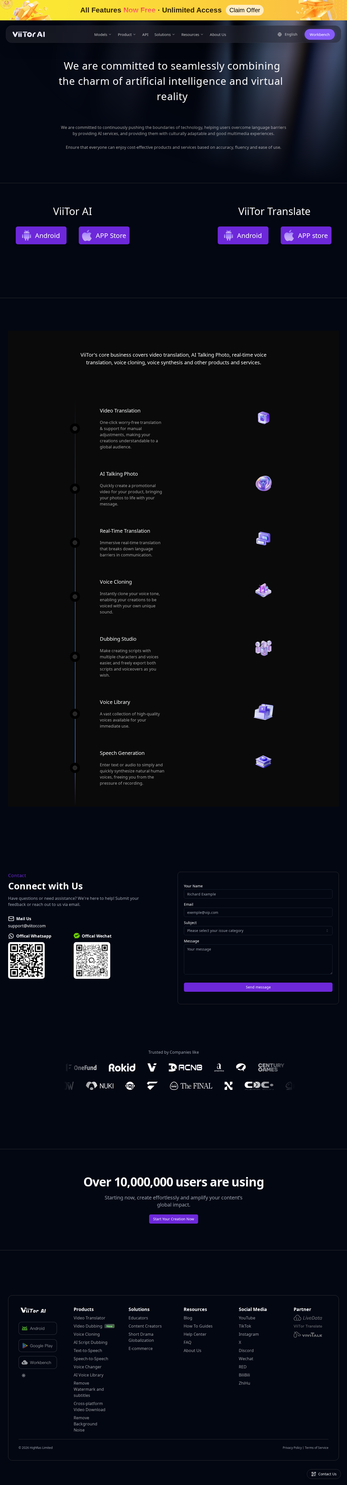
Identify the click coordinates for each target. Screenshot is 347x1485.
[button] (173, 10)
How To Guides (198, 1326)
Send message (258, 987)
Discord (246, 1350)
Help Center (195, 1334)
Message (191, 941)
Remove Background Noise (85, 1424)
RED (243, 1367)
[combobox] (258, 930)
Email (188, 904)
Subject (190, 923)
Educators (138, 1318)
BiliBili (244, 1375)
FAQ (188, 1342)
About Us (218, 34)
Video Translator (89, 1318)
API (145, 34)
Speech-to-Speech (91, 1358)
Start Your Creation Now (173, 1218)
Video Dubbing (88, 1326)
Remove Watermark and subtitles (89, 1389)
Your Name (193, 886)
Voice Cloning (87, 1334)
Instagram (249, 1334)
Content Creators (145, 1326)
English (293, 35)
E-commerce (141, 1348)
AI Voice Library (88, 1375)
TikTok (245, 1326)
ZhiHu (244, 1383)
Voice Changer (88, 1367)
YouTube (247, 1318)
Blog (188, 1318)
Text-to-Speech (88, 1350)
